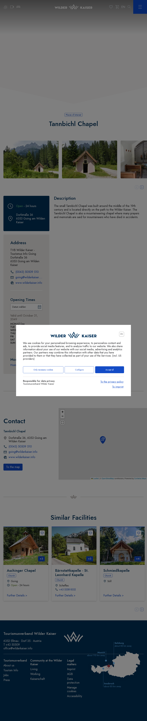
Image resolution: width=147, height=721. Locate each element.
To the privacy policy (111, 382)
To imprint (117, 387)
